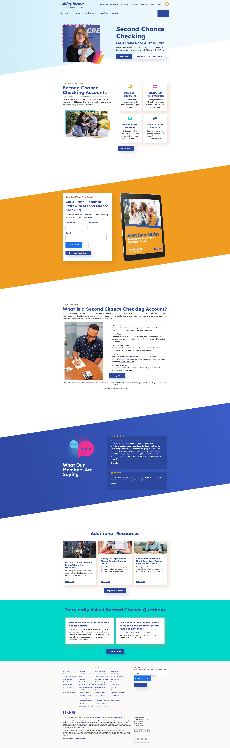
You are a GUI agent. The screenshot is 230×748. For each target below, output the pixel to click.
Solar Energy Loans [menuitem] (85, 698)
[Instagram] (73, 712)
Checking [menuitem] (66, 671)
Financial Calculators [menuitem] (118, 692)
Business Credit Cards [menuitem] (86, 706)
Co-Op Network (126, 362)
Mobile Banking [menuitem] (100, 684)
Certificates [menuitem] (67, 687)
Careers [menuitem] (152, 4)
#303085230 (118, 717)
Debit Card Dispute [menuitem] (101, 676)
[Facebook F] (64, 712)
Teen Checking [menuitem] (68, 682)
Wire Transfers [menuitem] (100, 671)
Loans (77, 13)
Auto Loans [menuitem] (83, 679)
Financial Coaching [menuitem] (101, 703)
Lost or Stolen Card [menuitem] (101, 679)
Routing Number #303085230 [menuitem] (108, 4)
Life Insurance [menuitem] (100, 695)
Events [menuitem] (113, 687)
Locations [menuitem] (134, 4)
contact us (84, 725)
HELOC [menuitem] (81, 676)
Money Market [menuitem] (67, 684)
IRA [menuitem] (64, 690)
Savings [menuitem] (65, 674)
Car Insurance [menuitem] (100, 698)
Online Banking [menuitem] (100, 682)
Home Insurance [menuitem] (100, 692)
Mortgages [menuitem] (82, 671)
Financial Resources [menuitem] (118, 690)
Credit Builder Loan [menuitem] (85, 687)
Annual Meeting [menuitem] (116, 700)
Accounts (65, 13)
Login (163, 13)
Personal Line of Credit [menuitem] (86, 684)
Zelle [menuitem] (96, 690)
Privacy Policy (97, 717)
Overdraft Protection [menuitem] (102, 700)
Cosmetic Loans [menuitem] (84, 692)
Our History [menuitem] (115, 679)
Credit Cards (89, 13)
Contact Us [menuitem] (143, 4)
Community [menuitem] (115, 684)
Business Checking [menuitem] (69, 692)
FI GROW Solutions (79, 738)
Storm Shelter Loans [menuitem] (85, 700)
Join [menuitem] (159, 4)
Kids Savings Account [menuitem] (70, 676)
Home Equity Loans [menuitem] (85, 674)
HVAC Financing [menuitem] (84, 690)
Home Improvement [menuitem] (85, 695)
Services (104, 13)
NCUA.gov (125, 734)
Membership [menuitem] (115, 674)
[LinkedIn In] (69, 712)
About (115, 13)
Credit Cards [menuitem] (83, 703)
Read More (69, 581)
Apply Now (124, 56)
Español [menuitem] (125, 4)
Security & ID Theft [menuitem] (117, 695)
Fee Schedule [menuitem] (115, 698)
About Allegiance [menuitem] (117, 676)
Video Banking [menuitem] (100, 687)
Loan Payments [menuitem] (100, 674)
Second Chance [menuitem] (68, 679)
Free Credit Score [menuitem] (101, 706)
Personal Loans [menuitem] (84, 682)
